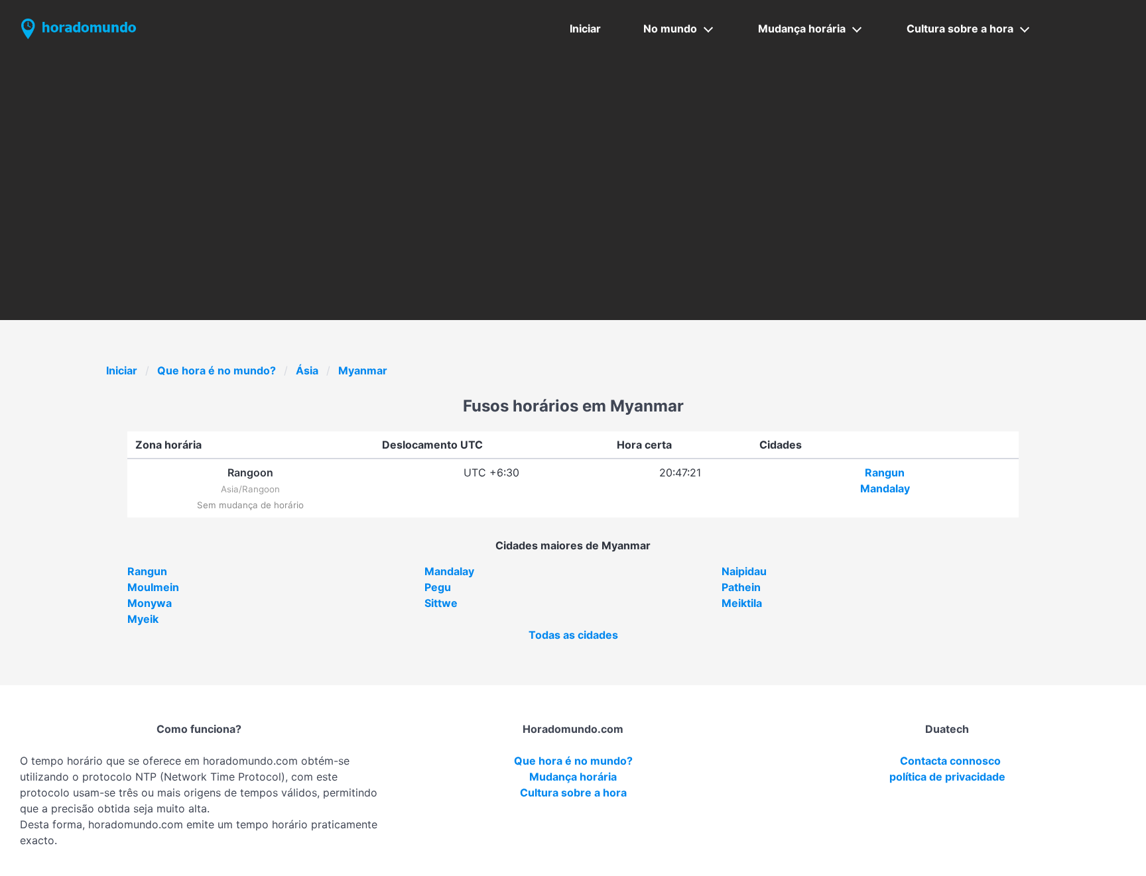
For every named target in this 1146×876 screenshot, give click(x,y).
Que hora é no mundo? (216, 370)
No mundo (670, 28)
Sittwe (441, 603)
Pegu (437, 587)
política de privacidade (947, 776)
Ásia (307, 370)
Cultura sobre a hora (960, 28)
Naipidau (744, 571)
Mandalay (885, 488)
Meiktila (742, 603)
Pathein (741, 587)
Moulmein (153, 587)
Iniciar (585, 28)
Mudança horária (802, 28)
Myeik (143, 619)
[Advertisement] (573, 157)
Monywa (149, 603)
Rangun (885, 472)
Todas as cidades (573, 634)
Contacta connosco (950, 760)
